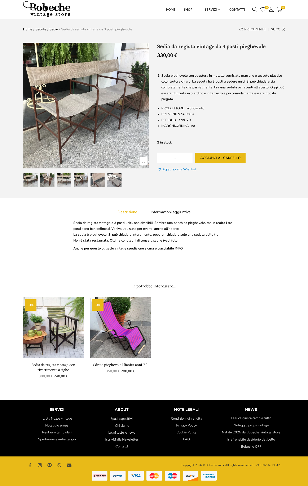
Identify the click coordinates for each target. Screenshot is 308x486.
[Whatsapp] (59, 465)
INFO (179, 248)
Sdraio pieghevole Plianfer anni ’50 (120, 365)
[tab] (127, 212)
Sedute (40, 29)
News (251, 409)
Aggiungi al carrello (220, 158)
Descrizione (127, 212)
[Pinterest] (49, 465)
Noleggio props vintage (251, 425)
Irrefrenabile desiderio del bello (251, 439)
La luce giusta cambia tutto (251, 418)
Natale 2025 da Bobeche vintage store (251, 432)
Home (27, 29)
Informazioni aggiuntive (171, 212)
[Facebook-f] (30, 465)
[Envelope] (69, 465)
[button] (176, 169)
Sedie (53, 29)
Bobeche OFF (251, 446)
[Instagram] (40, 465)
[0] (262, 9)
